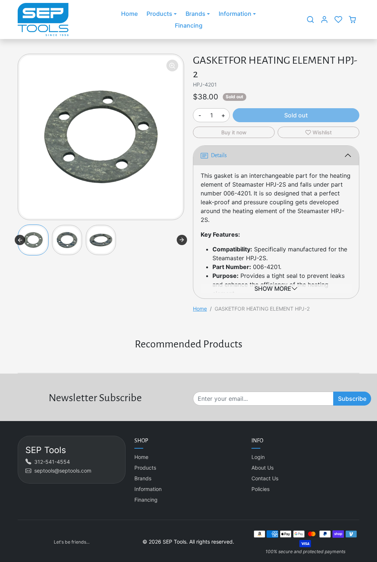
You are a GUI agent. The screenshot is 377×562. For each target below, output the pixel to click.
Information (148, 489)
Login (258, 457)
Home (129, 13)
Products (145, 467)
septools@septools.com (62, 470)
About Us (262, 467)
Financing (188, 25)
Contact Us (264, 478)
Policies (260, 489)
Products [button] (159, 13)
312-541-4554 (52, 462)
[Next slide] (182, 240)
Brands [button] (195, 13)
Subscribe (352, 398)
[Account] (324, 19)
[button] (310, 19)
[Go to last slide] (20, 240)
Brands (142, 478)
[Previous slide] (18, 361)
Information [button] (235, 13)
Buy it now (234, 132)
